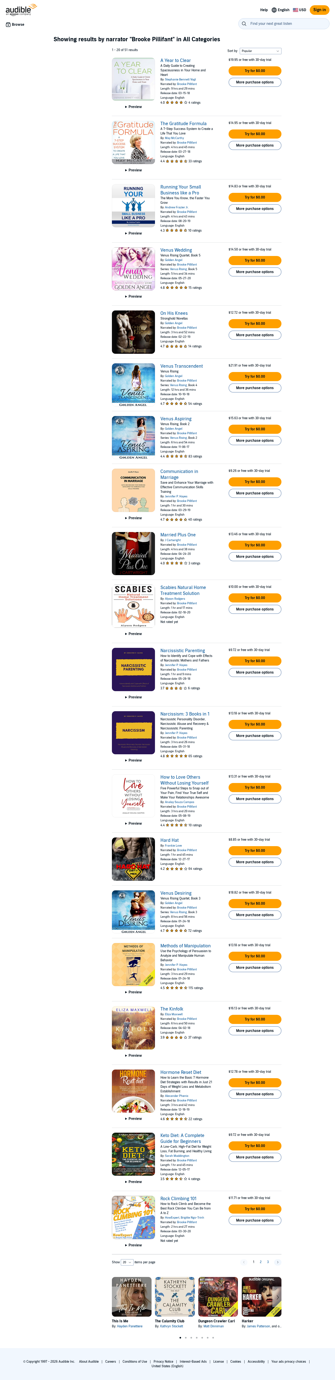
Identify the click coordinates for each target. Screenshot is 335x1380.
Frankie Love (173, 846)
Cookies (235, 1362)
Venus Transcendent (181, 366)
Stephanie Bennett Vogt (180, 79)
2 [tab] (185, 1338)
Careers (110, 1362)
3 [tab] (191, 1338)
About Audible (89, 1362)
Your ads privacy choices (288, 1362)
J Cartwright (173, 540)
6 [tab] (207, 1338)
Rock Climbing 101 (178, 1199)
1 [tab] (180, 1338)
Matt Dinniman (214, 1326)
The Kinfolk (171, 1009)
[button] (255, 70)
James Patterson (258, 1326)
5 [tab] (202, 1338)
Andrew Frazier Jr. (177, 207)
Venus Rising (178, 269)
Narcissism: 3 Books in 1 (184, 714)
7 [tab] (213, 1338)
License (218, 1362)
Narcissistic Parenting (182, 651)
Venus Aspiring (175, 419)
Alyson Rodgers (175, 599)
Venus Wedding (176, 250)
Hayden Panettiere (129, 1326)
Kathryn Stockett (171, 1326)
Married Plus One (178, 535)
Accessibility (256, 1362)
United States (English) (167, 1366)
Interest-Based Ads (193, 1362)
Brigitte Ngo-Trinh (192, 1218)
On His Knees (174, 313)
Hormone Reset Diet (180, 1072)
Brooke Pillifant (187, 84)
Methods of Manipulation (185, 946)
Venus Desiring (175, 893)
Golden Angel (173, 260)
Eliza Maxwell (174, 1014)
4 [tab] (196, 1338)
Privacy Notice (163, 1362)
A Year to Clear (175, 60)
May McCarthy (174, 138)
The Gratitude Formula (183, 124)
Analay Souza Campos (179, 802)
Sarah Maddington (177, 1156)
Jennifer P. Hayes (176, 496)
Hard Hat (169, 840)
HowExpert (172, 1218)
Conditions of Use (135, 1362)
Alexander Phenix (176, 1096)
